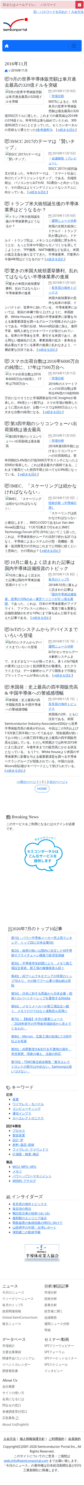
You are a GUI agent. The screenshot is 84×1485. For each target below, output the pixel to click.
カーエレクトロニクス (28, 1118)
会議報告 (50, 1317)
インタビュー (53, 1371)
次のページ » (58, 782)
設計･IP (18, 1140)
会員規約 (74, 1439)
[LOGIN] (79, 5)
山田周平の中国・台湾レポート (34, 1227)
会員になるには (13, 1399)
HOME (42, 788)
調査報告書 (10, 1371)
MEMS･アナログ (24, 1181)
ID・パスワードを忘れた (50, 12)
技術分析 (50, 1298)
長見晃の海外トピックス (30, 1204)
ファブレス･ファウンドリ (30, 1149)
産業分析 (50, 1305)
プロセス (19, 1130)
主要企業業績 (11, 1352)
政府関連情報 (11, 1311)
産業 (16, 1099)
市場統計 (8, 1345)
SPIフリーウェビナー (59, 1345)
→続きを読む (66, 130)
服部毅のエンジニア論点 (30, 1218)
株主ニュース (11, 1324)
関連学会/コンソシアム (18, 1358)
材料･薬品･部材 (23, 1145)
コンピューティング (27, 1109)
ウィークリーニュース (18, 1298)
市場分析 (58, 96)
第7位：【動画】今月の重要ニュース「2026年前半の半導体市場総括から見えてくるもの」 (41, 1024)
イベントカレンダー (16, 1364)
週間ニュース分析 (64, 221)
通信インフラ (22, 1113)
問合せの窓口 (11, 1405)
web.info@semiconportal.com (26, 1461)
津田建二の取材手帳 (27, 1232)
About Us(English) (15, 1424)
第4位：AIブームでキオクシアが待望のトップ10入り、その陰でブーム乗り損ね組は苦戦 (41, 981)
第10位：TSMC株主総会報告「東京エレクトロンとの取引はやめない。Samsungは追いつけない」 (41, 1066)
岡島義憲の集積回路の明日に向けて (38, 1223)
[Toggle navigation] (73, 46)
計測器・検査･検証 (26, 1154)
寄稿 (47, 1330)
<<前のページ (26, 782)
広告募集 (9, 1418)
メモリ (17, 1171)
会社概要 (8, 1386)
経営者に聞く (53, 1311)
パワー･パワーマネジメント (32, 1176)
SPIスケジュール (56, 1364)
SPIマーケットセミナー (60, 1358)
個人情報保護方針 (32, 1439)
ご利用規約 (56, 1439)
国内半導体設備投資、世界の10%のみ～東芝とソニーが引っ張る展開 (41, 599)
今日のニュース (13, 1292)
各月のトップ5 (58, 579)
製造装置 (19, 1135)
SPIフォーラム (54, 1352)
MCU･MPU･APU (24, 1167)
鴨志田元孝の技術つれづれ (31, 1213)
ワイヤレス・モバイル (28, 1104)
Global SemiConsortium (20, 1317)
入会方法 (77, 12)
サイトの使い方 (13, 1393)
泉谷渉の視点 (22, 1209)
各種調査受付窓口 (14, 1411)
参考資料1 (44, 130)
